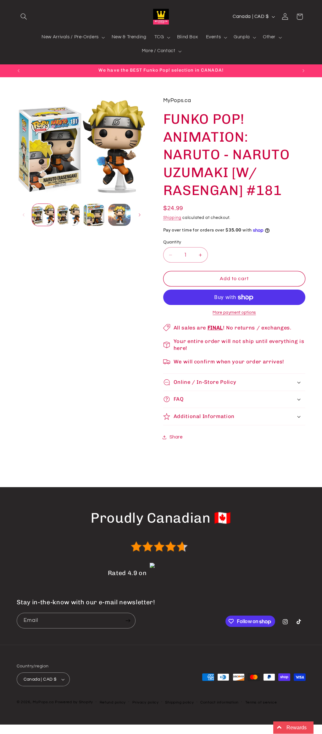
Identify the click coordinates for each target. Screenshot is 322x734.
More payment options (234, 313)
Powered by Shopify (74, 702)
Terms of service (261, 702)
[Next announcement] (303, 70)
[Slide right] (140, 215)
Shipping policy (179, 702)
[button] (24, 16)
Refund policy (113, 702)
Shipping (172, 218)
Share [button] (176, 437)
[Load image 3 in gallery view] (94, 215)
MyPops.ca (43, 702)
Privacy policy (145, 702)
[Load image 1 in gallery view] (43, 215)
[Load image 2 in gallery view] (69, 215)
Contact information (219, 702)
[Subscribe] (127, 620)
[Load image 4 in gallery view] (119, 215)
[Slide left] (24, 215)
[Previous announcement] (18, 70)
